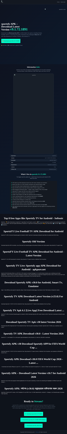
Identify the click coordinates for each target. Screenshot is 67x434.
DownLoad (63, 2)
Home (58, 2)
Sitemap (37, 432)
